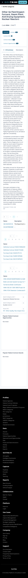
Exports (5, 449)
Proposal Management (9, 520)
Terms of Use (7, 558)
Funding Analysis (8, 485)
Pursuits (5, 472)
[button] (15, 25)
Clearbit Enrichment (9, 425)
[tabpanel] (14, 132)
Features (5, 506)
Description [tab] (19, 50)
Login (4, 509)
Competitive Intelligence (10, 526)
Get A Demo (6, 533)
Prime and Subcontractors (10, 442)
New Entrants (7, 483)
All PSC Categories (8, 7)
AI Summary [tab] (9, 50)
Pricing (5, 538)
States (4, 414)
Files (4, 440)
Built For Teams (7, 495)
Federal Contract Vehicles (10, 403)
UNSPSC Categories (8, 420)
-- (14, 227)
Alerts (4, 474)
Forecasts (5, 434)
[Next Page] (22, 239)
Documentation (7, 549)
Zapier (5, 497)
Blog (4, 540)
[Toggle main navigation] (2, 2)
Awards (5, 432)
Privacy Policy (7, 556)
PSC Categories (7, 412)
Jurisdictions (6, 416)
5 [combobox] (4, 216)
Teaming (5, 476)
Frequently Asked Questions (11, 554)
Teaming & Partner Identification (12, 524)
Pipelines (5, 470)
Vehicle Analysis (7, 487)
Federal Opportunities (9, 436)
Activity (5, 445)
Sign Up (5, 535)
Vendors (5, 422)
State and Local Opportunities (11, 438)
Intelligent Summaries (9, 458)
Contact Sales (7, 551)
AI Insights (6, 456)
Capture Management (9, 518)
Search (5, 447)
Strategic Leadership (9, 522)
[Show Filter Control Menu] (23, 297)
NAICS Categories (8, 409)
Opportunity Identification (10, 516)
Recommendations (8, 460)
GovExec (18, 573)
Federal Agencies (8, 401)
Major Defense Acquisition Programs (14, 407)
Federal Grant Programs (10, 405)
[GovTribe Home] (11, 2)
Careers (5, 542)
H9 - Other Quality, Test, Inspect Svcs (14, 311)
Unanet (5, 499)
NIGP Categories (8, 418)
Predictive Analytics (8, 462)
